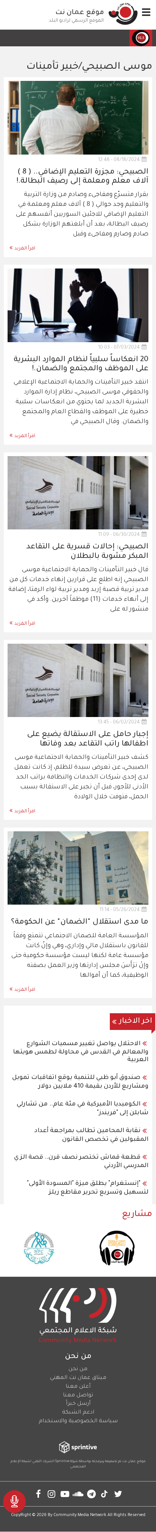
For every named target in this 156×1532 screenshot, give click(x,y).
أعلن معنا (78, 1387)
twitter (118, 1493)
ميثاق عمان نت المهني (78, 1378)
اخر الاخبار (135, 1021)
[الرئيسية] (123, 13)
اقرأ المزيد (24, 248)
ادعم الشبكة (78, 1413)
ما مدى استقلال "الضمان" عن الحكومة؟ (79, 922)
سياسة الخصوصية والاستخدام (78, 1421)
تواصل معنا (78, 1396)
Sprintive (62, 1462)
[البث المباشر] (14, 1501)
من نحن (78, 1369)
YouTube (65, 1493)
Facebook (38, 1493)
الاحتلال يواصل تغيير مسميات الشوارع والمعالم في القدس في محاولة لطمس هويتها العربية (80, 1052)
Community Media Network (79, 1515)
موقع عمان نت (79, 13)
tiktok (104, 1493)
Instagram (51, 1493)
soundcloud (78, 1493)
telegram (91, 1493)
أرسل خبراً (78, 1404)
